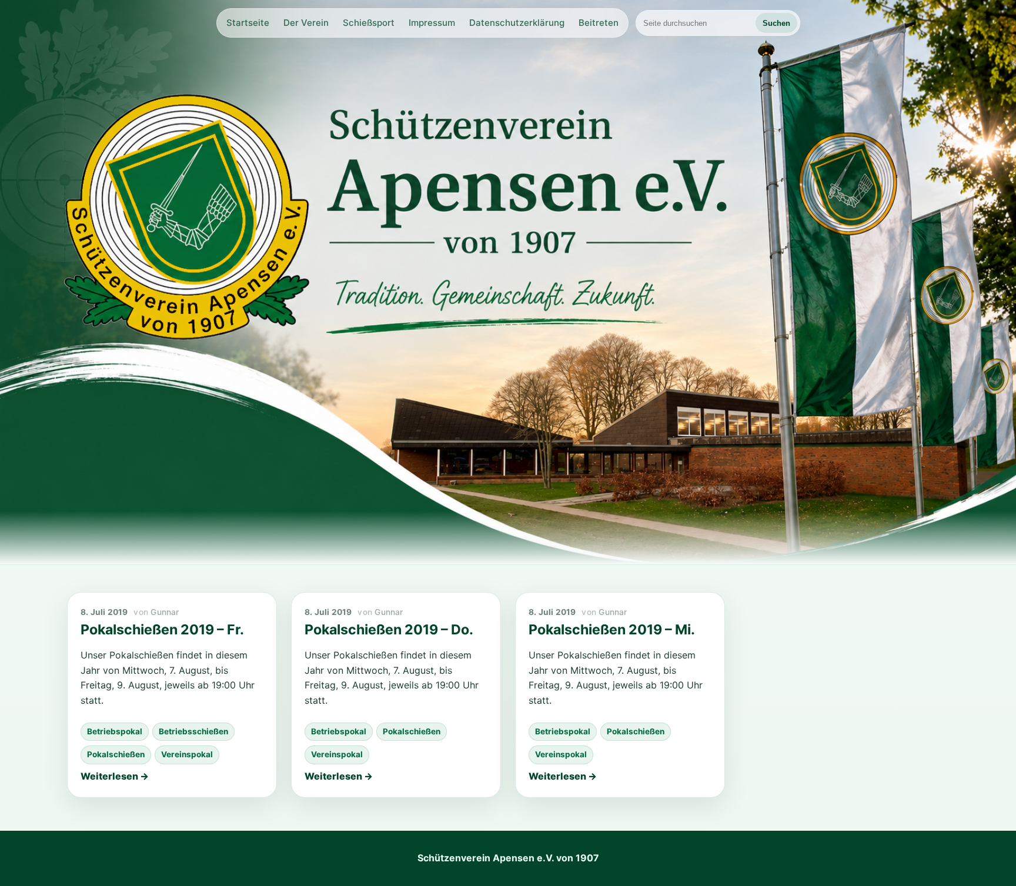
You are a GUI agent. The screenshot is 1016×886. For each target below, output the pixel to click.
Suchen (776, 23)
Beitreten (599, 22)
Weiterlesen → (115, 776)
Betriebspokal (114, 731)
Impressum (432, 22)
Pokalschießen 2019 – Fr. (162, 629)
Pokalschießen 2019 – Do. (389, 629)
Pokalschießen (116, 754)
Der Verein (306, 22)
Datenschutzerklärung (516, 22)
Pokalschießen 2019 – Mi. (612, 629)
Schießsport (369, 22)
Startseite (247, 22)
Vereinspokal (187, 754)
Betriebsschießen (193, 731)
